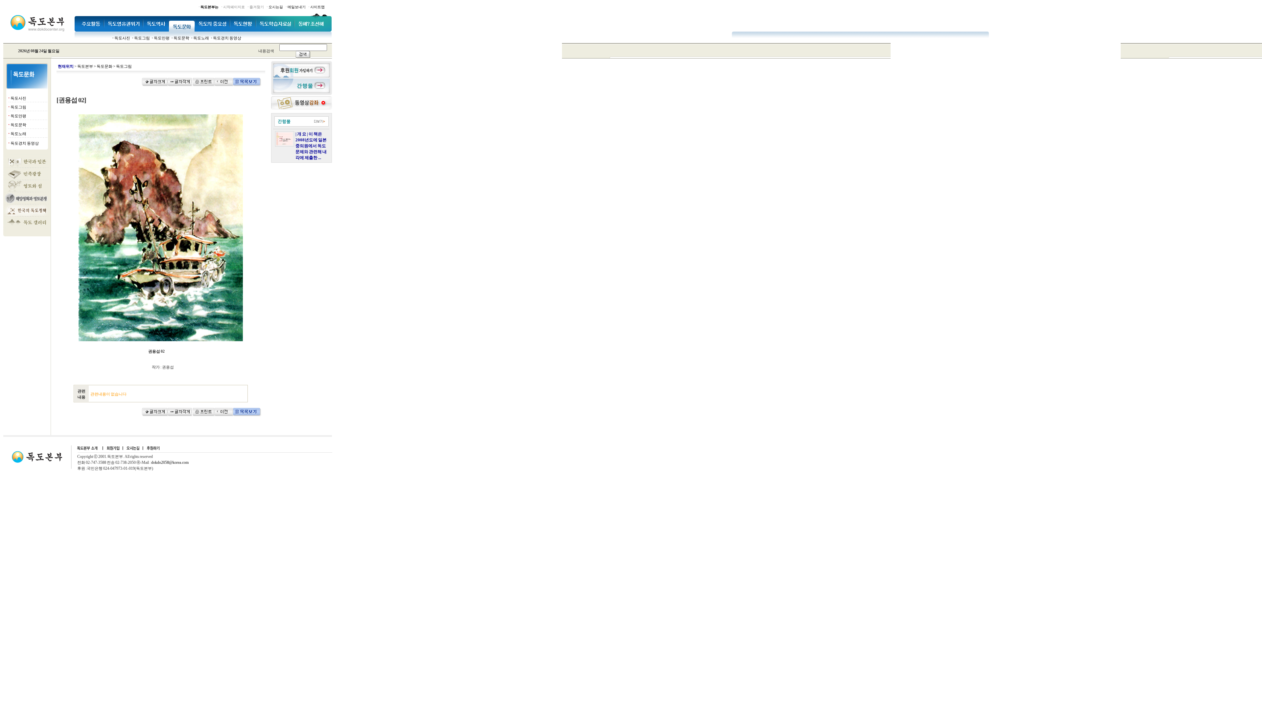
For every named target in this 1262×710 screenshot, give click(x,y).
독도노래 (201, 38)
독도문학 (181, 38)
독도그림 (142, 38)
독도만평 (162, 38)
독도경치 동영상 (227, 38)
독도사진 (122, 38)
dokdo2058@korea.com (170, 462)
